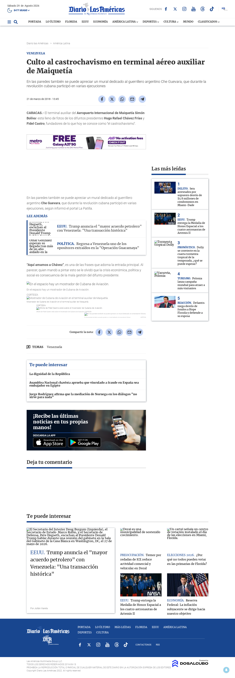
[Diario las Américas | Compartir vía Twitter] (112, 99)
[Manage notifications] (226, 670)
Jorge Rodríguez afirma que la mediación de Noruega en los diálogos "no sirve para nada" (83, 396)
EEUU (85, 22)
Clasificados (208, 22)
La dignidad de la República (49, 374)
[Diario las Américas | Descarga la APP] (50, 443)
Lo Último (53, 22)
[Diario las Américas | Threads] (202, 9)
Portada (34, 22)
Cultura (170, 22)
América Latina (124, 22)
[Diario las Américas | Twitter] (175, 9)
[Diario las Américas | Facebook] (166, 9)
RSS (158, 644)
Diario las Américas (38, 43)
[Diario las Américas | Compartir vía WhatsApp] (122, 99)
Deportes (150, 22)
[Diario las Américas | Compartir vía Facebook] (102, 99)
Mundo (188, 22)
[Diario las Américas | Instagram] (184, 9)
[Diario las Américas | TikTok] (211, 9)
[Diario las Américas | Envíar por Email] (132, 99)
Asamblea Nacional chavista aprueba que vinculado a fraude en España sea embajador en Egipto (84, 384)
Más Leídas (123, 627)
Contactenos (143, 644)
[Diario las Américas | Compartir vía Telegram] (142, 99)
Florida (71, 22)
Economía (100, 22)
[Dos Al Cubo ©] (190, 666)
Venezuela (54, 347)
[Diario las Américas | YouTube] (193, 9)
